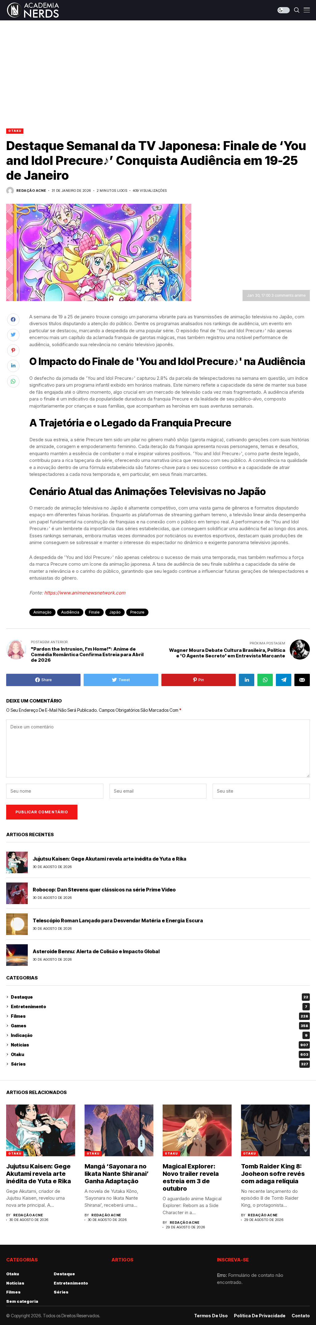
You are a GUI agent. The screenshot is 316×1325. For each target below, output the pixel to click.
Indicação (159, 1035)
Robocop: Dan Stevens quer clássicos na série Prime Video (104, 890)
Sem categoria (22, 1301)
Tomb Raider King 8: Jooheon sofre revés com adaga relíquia (273, 1174)
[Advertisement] (158, 66)
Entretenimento (159, 1006)
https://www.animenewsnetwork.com (84, 593)
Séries (159, 1064)
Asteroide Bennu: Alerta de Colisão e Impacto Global (96, 951)
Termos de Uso (211, 1315)
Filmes (159, 1016)
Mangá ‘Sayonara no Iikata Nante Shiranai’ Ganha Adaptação (117, 1174)
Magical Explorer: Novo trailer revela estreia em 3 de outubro (191, 1177)
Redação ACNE (31, 191)
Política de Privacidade (259, 1315)
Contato (301, 1315)
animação (42, 612)
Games (159, 1025)
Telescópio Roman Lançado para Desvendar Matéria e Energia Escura (118, 920)
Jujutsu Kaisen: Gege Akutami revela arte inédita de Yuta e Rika (109, 859)
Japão (115, 612)
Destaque (159, 997)
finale (94, 612)
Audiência (70, 612)
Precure (137, 612)
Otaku (14, 130)
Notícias (159, 1044)
